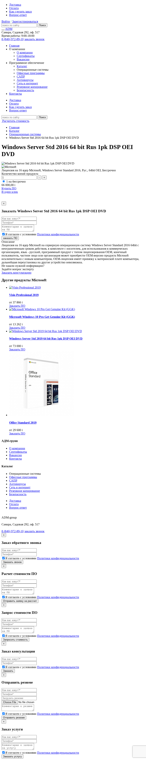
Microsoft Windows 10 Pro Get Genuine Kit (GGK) (42, 316)
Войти (6, 21)
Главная (14, 45)
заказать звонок (34, 39)
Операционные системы (25, 134)
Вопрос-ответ (18, 15)
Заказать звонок (12, 562)
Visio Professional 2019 (24, 295)
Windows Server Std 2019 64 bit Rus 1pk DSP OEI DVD (46, 338)
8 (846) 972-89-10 (13, 39)
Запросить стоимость (15, 639)
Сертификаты (26, 56)
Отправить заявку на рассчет (20, 601)
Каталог (22, 66)
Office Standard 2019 (22, 422)
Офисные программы (31, 73)
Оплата (14, 8)
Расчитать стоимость (15, 121)
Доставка (15, 4)
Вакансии (23, 59)
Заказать (8, 670)
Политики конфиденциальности (58, 234)
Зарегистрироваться (25, 21)
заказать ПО (10, 238)
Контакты (15, 93)
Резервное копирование (32, 86)
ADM (8, 28)
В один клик (10, 191)
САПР (21, 76)
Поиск (42, 25)
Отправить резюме (14, 717)
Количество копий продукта (20, 173)
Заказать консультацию (16, 272)
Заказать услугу (12, 756)
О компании (25, 52)
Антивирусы (25, 80)
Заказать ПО (17, 305)
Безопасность (25, 90)
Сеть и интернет (27, 83)
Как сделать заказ (20, 11)
